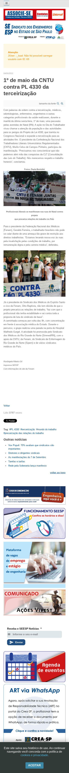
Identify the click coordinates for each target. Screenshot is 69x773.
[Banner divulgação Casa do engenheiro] (34, 495)
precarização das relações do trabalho (24, 433)
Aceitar (34, 765)
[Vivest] (34, 603)
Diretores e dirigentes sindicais (24, 453)
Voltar (7, 405)
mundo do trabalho (47, 429)
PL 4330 (15, 429)
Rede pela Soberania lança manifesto (27, 465)
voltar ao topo (57, 472)
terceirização (28, 429)
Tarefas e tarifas (16, 461)
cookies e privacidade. (35, 755)
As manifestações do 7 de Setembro (27, 457)
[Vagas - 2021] (34, 565)
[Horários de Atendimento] (34, 524)
